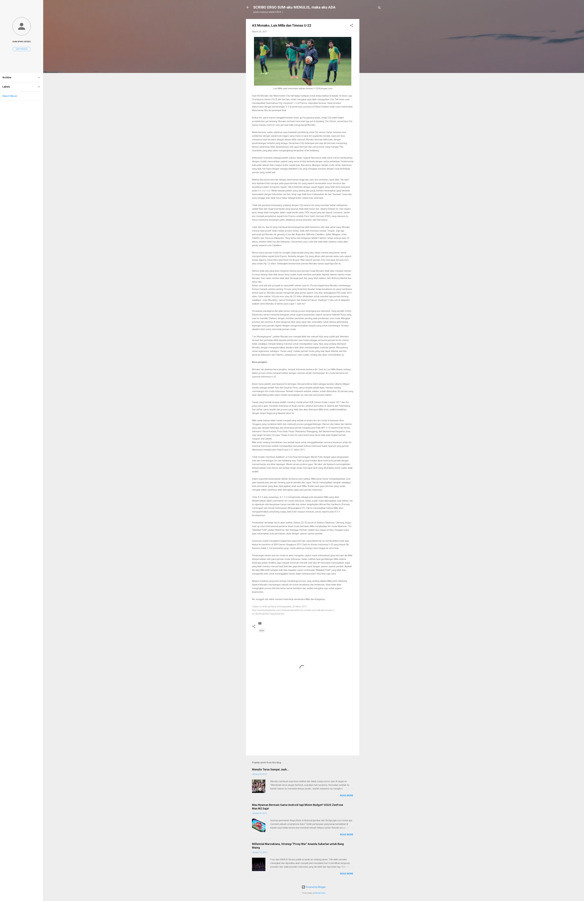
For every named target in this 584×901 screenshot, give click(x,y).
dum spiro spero (21, 41)
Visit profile (22, 49)
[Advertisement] (371, 64)
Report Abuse (9, 96)
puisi (261, 630)
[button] (351, 26)
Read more (346, 795)
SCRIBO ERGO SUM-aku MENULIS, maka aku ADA (294, 7)
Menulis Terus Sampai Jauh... (270, 769)
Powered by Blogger (315, 887)
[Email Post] (260, 624)
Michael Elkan (320, 893)
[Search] (379, 8)
